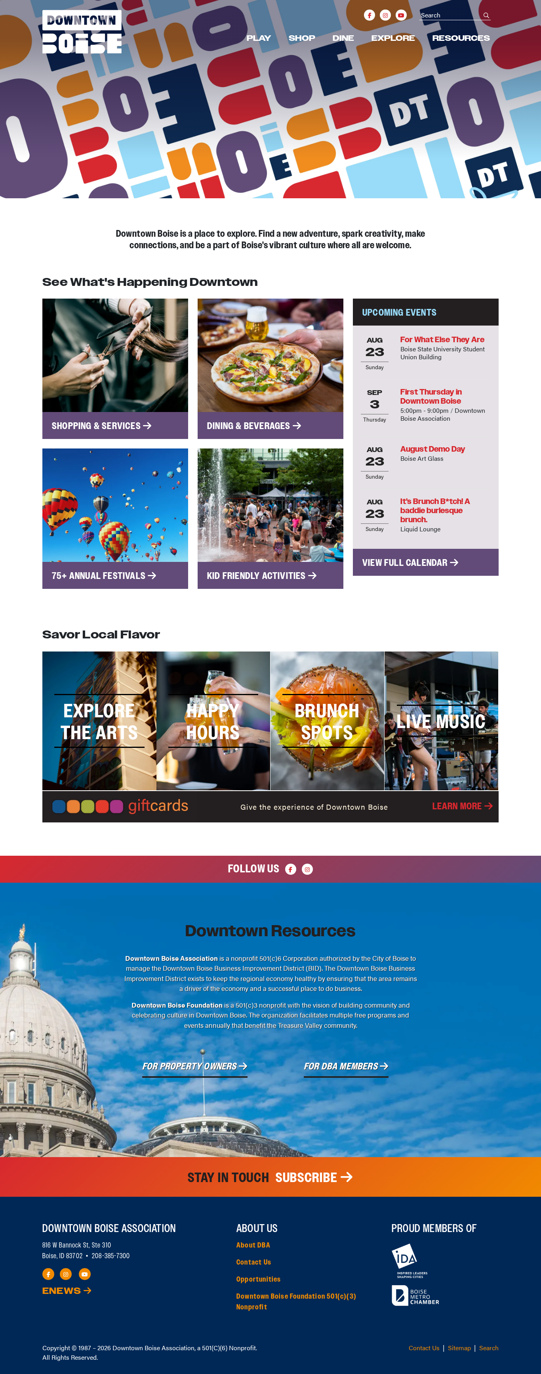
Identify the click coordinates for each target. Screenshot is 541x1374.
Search (489, 1347)
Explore (393, 38)
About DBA (253, 1245)
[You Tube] (401, 15)
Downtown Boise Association (153, 1347)
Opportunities (258, 1279)
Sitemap (459, 1347)
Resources (461, 38)
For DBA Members (342, 1066)
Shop (302, 38)
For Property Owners (190, 1066)
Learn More (458, 806)
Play (259, 38)
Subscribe (306, 1178)
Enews (63, 1291)
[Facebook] (369, 15)
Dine (343, 38)
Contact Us (253, 1262)
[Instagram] (385, 15)
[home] (82, 32)
